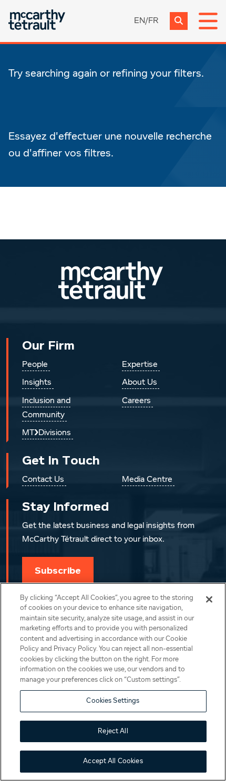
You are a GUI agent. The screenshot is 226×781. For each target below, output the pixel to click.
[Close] (209, 599)
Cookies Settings (112, 701)
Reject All (113, 731)
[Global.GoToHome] (36, 21)
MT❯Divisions (46, 433)
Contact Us (43, 480)
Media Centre (147, 480)
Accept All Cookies (112, 761)
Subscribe (58, 570)
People (35, 365)
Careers (136, 401)
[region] (113, 682)
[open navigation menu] (208, 21)
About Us (139, 382)
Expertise (140, 365)
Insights (37, 382)
